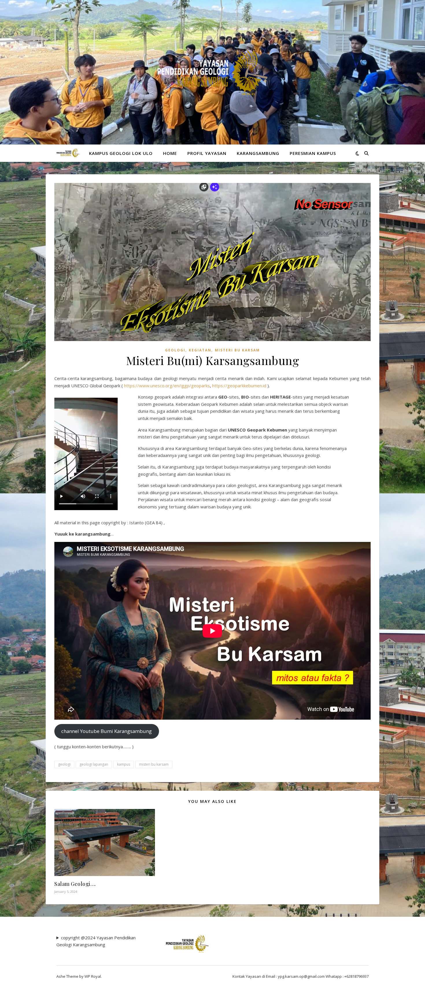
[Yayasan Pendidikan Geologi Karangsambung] (212, 72)
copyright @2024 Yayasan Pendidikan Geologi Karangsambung (96, 941)
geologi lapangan (94, 764)
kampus (123, 764)
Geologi (175, 350)
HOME (170, 153)
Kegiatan (200, 350)
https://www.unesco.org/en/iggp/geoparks (167, 385)
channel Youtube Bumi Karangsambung (106, 731)
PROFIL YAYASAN (206, 153)
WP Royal (92, 976)
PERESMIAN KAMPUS (313, 153)
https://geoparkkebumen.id (239, 385)
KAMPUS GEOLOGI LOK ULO (121, 153)
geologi (64, 764)
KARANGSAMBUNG (258, 153)
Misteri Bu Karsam (237, 350)
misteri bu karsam (154, 764)
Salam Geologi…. (75, 883)
